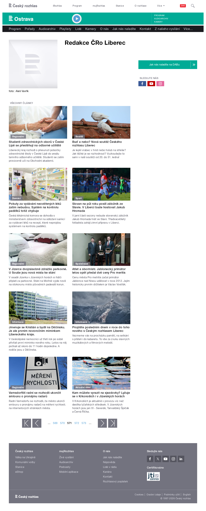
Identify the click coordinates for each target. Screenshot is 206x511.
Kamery (158, 22)
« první (26, 423)
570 (62, 423)
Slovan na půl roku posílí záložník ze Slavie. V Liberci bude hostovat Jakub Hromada (98, 207)
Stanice (120, 6)
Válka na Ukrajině (25, 457)
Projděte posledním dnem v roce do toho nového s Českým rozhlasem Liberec (101, 329)
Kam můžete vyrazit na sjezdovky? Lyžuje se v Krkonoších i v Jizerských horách (101, 394)
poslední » (112, 423)
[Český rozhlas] (23, 6)
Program (77, 6)
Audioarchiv (161, 19)
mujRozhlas (99, 6)
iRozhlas (57, 6)
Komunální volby (25, 462)
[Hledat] (192, 6)
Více (188, 29)
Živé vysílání (66, 457)
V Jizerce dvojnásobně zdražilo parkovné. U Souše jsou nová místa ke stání (38, 270)
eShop (19, 471)
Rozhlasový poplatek (115, 481)
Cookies (139, 494)
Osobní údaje (154, 494)
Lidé (78, 29)
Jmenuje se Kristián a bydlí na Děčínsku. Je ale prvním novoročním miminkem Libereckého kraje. (37, 331)
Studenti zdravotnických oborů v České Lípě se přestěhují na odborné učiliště (36, 143)
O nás (104, 29)
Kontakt (145, 29)
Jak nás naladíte (124, 29)
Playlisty (65, 29)
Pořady (30, 29)
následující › (102, 423)
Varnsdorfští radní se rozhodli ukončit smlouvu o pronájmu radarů (35, 394)
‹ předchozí (36, 423)
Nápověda (109, 462)
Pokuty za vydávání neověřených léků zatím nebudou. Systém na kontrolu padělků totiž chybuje (35, 207)
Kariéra (107, 471)
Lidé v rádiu (110, 467)
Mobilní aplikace (68, 471)
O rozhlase (140, 6)
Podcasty (64, 467)
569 (55, 423)
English (187, 494)
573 (84, 423)
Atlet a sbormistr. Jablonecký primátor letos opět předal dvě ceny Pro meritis (99, 270)
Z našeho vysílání (167, 29)
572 (77, 423)
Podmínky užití (172, 494)
